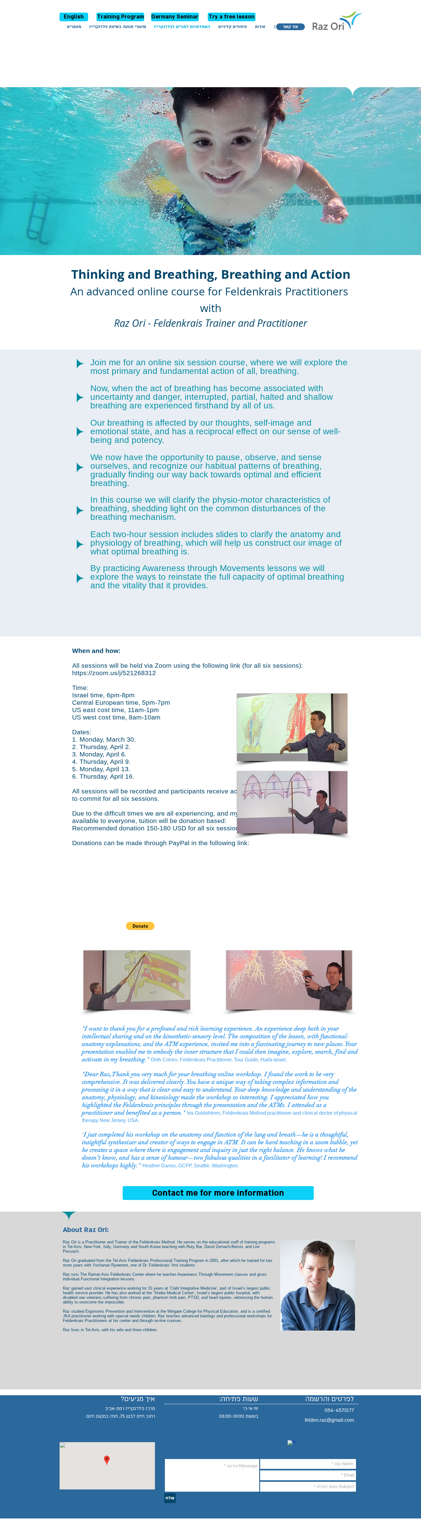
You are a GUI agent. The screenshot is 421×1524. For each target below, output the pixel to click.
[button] (140, 926)
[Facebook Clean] (291, 1444)
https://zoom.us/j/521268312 (114, 672)
